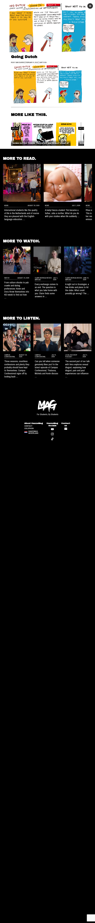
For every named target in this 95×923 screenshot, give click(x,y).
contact (28, 426)
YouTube (52, 429)
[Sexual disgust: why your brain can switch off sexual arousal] (77, 337)
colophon (29, 428)
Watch (6, 278)
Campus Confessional (9, 356)
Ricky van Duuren (18, 62)
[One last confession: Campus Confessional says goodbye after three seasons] (16, 337)
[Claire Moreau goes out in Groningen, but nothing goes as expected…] (77, 260)
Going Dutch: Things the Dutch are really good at (41, 143)
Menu (90, 6)
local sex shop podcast (71, 356)
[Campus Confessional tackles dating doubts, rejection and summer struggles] (47, 337)
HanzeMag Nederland (33, 432)
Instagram (52, 434)
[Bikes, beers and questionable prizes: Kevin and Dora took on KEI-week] (16, 260)
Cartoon (42, 62)
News (6, 205)
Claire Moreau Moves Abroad (43, 279)
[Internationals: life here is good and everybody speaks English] (22, 183)
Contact (65, 428)
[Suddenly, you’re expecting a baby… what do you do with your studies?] (62, 183)
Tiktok (52, 439)
